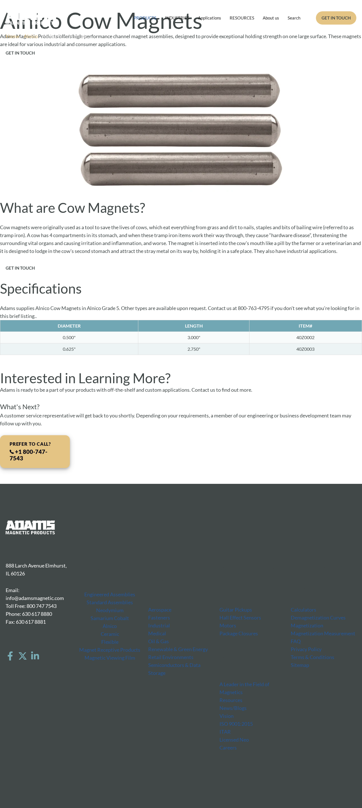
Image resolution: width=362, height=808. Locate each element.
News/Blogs (233, 708)
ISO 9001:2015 (236, 724)
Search (294, 17)
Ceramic (110, 634)
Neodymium (110, 610)
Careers (228, 747)
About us (271, 17)
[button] (336, 18)
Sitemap (300, 665)
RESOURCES (242, 17)
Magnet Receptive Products (109, 650)
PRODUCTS (145, 17)
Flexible (109, 642)
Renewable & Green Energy (178, 649)
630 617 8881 (31, 622)
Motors (227, 625)
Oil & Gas (158, 641)
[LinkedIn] (35, 655)
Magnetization (307, 625)
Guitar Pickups (235, 609)
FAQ (296, 641)
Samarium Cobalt (109, 618)
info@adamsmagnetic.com (35, 598)
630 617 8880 (37, 614)
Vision (226, 716)
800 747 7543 (42, 606)
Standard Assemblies (110, 602)
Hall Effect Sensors (240, 617)
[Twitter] (22, 655)
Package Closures (238, 633)
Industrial (159, 625)
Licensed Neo (234, 739)
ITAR (225, 732)
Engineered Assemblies (109, 594)
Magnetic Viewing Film (110, 658)
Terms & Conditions (312, 657)
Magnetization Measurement (323, 633)
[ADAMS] (31, 17)
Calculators (303, 609)
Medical (157, 633)
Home (12, 36)
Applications (209, 17)
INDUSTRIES (177, 17)
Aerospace (159, 609)
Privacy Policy (306, 649)
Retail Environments (170, 657)
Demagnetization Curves (318, 617)
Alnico (31, 36)
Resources (230, 700)
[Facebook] (10, 655)
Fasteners (159, 617)
